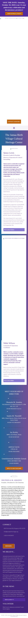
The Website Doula (14, 616)
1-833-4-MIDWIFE (9, 535)
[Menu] (14, 128)
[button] (14, 229)
